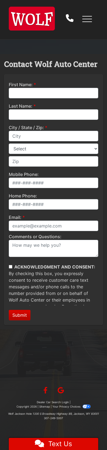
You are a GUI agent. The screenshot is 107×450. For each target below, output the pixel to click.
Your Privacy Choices (66, 406)
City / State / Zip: (26, 127)
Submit (19, 315)
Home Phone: (23, 196)
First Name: (21, 84)
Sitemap (44, 406)
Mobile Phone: (24, 174)
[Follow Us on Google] (61, 390)
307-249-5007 (53, 418)
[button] (87, 19)
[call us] (70, 18)
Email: (15, 217)
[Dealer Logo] (31, 18)
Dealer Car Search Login (53, 402)
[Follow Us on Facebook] (45, 390)
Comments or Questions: (35, 236)
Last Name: (20, 106)
